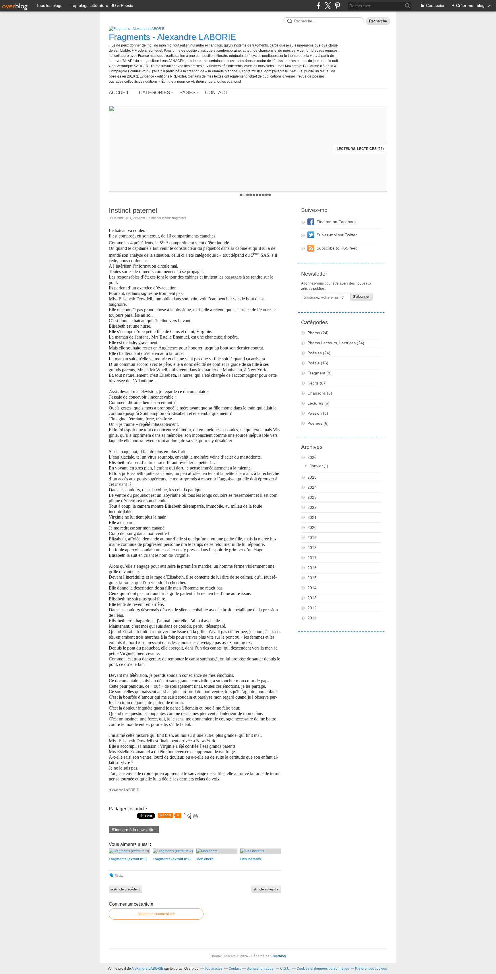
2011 (311, 618)
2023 (312, 497)
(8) (319, 373)
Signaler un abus (260, 969)
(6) (319, 393)
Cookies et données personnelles (323, 969)
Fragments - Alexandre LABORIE (172, 37)
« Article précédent (125, 889)
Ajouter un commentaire (156, 914)
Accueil (119, 92)
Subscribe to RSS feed (337, 248)
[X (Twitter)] (328, 5)
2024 (312, 487)
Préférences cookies (371, 969)
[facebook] (318, 5)
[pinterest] (337, 5)
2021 (312, 517)
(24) (318, 333)
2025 (312, 477)
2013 (312, 598)
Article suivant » (266, 889)
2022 (312, 507)
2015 (312, 577)
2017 (312, 557)
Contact (216, 92)
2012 (312, 608)
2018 (312, 547)
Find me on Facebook (336, 221)
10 (269, 195)
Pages (187, 92)
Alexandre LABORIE (147, 969)
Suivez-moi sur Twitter (337, 235)
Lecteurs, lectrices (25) (360, 149)
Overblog (279, 956)
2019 (312, 537)
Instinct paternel (133, 210)
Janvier (316, 465)
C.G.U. (285, 969)
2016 (312, 567)
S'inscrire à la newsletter (134, 829)
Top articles (213, 969)
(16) (317, 363)
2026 (312, 457)
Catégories (154, 92)
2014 (312, 587)
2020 (312, 527)
